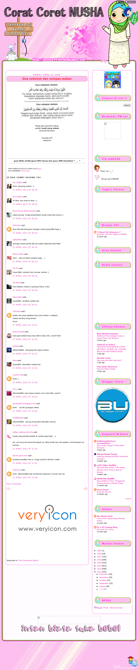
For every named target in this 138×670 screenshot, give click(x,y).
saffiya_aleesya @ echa (23, 432)
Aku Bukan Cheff (105, 516)
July (101, 589)
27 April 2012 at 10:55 (25, 411)
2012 (99, 572)
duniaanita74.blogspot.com (24, 403)
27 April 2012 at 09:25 (25, 261)
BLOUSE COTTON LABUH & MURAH (112, 234)
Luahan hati (18, 375)
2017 (99, 557)
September (104, 583)
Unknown (17, 225)
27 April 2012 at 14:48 (25, 477)
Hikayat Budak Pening (107, 454)
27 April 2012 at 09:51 (25, 305)
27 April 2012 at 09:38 (25, 290)
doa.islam (25, 171)
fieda (15, 360)
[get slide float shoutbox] (122, 5)
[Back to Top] (132, 661)
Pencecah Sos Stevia (105, 529)
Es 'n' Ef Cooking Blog (107, 527)
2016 (99, 560)
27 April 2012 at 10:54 (25, 397)
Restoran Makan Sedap (106, 369)
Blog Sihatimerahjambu (107, 334)
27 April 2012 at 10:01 (25, 325)
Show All (128, 498)
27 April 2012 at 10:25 (25, 368)
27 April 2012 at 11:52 (25, 463)
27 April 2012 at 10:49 (25, 382)
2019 (99, 550)
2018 (99, 554)
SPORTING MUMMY (106, 479)
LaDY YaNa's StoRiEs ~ (107, 465)
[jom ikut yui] (120, 3)
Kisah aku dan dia (104, 492)
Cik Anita (16, 282)
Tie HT (15, 268)
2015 (99, 563)
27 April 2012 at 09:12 (25, 247)
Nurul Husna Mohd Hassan (24, 211)
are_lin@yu (17, 182)
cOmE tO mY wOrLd (106, 344)
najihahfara (17, 239)
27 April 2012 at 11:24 (25, 449)
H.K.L (15, 389)
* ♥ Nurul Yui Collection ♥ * (109, 232)
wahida (16, 346)
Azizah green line (20, 455)
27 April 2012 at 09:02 (25, 218)
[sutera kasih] (18, 332)
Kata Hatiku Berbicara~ (107, 367)
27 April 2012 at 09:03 (25, 233)
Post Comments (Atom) (28, 560)
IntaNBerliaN (18, 418)
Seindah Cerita (103, 358)
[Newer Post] (8, 490)
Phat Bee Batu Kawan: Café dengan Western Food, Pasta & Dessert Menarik (111, 469)
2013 (99, 569)
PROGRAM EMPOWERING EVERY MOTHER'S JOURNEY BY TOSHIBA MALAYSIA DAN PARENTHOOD (111, 349)
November (104, 577)
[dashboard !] (130, 3)
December (104, 574)
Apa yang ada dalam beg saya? (109, 360)
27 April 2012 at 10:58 (25, 425)
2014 (99, 566)
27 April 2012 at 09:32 (25, 276)
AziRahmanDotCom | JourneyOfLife (106, 442)
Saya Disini (17, 297)
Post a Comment (14, 484)
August (102, 586)
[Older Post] (85, 490)
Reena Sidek (18, 254)
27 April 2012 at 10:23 (25, 354)
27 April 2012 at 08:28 (25, 190)
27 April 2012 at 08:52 (25, 204)
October (103, 580)
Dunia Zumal (102, 490)
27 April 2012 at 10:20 (25, 339)
